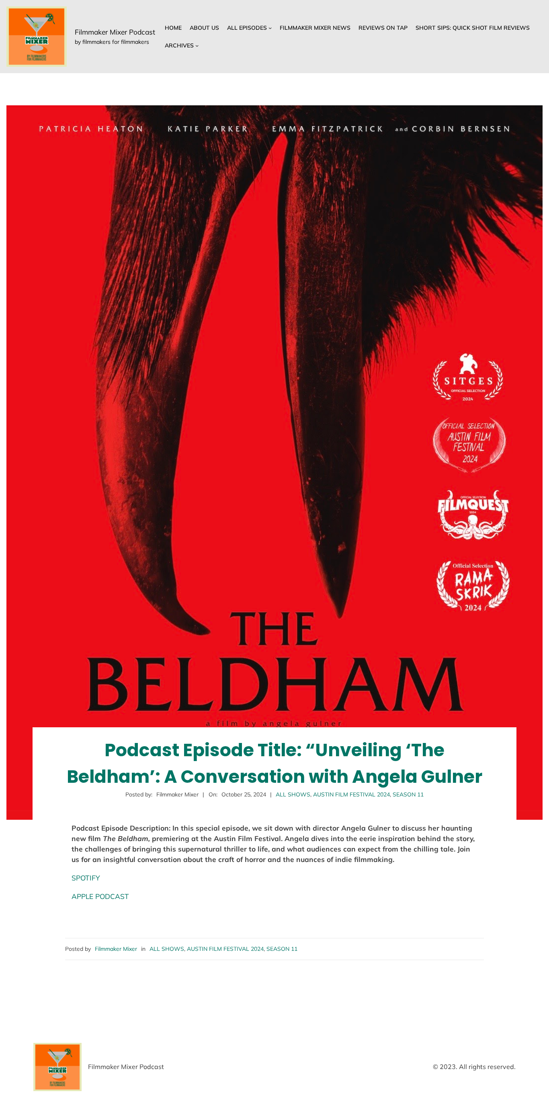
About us (204, 27)
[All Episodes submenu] (270, 27)
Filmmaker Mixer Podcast (115, 32)
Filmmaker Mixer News (315, 27)
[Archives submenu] (197, 45)
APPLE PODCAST (100, 896)
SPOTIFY (86, 878)
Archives (179, 45)
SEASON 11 (408, 794)
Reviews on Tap (383, 27)
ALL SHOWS (293, 794)
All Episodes (247, 27)
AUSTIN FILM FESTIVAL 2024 (351, 794)
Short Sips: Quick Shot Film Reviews (473, 27)
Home (173, 27)
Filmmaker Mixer (116, 948)
